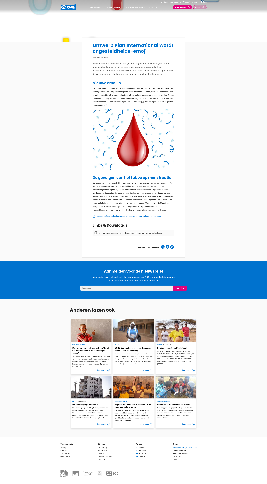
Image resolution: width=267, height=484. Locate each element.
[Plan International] (68, 7)
